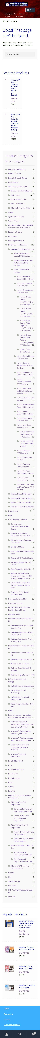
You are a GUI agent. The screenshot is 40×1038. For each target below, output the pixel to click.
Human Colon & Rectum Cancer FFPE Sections (25, 365)
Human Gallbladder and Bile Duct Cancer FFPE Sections (24, 390)
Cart (31, 1032)
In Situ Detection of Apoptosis (22, 686)
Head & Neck (13, 511)
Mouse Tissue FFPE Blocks (21, 502)
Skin (9, 877)
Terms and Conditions (12, 1025)
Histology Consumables (17, 599)
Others (11, 787)
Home (7, 21)
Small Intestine (14, 881)
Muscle (10, 782)
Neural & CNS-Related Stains (22, 558)
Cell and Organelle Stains (17, 186)
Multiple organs (14, 778)
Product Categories (19, 156)
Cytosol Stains (13, 221)
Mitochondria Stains (18, 199)
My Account (6, 1034)
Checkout (22, 14)
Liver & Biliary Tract (15, 761)
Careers (6, 1008)
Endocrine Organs (15, 232)
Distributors (8, 1014)
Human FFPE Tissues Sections (22, 249)
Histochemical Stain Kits (17, 519)
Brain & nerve (13, 182)
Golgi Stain (15, 195)
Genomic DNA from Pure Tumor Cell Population (21, 818)
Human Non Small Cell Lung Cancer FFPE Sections (27, 434)
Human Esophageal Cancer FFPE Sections (24, 381)
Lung (10, 765)
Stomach (11, 897)
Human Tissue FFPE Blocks (21, 494)
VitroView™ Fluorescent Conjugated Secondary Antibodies (20, 747)
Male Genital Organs (16, 769)
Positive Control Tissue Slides (22, 507)
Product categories (15, 161)
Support (7, 1019)
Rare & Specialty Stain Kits (21, 569)
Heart (10, 515)
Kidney (10, 711)
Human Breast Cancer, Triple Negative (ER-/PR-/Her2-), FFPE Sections (26, 325)
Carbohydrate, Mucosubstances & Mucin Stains (20, 526)
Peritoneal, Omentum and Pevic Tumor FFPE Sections (25, 487)
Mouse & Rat (13, 774)
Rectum (11, 873)
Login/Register (11, 14)
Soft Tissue (12, 885)
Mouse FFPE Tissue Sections (21, 498)
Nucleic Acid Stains (18, 204)
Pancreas (11, 791)
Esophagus (12, 236)
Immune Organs (14, 614)
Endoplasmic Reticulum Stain (22, 191)
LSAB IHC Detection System (21, 659)
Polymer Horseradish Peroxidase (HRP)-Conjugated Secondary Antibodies (22, 724)
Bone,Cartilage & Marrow (17, 178)
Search (20, 1034)
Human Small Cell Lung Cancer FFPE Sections (26, 443)
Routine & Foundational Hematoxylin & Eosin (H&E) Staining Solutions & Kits (21, 576)
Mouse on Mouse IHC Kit (20, 664)
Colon (10, 212)
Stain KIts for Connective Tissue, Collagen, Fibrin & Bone (20, 585)
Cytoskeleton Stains (16, 216)
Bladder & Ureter (14, 173)
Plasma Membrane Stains (21, 208)
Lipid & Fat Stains (17, 547)
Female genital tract (16, 240)
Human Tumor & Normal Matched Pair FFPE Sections (23, 262)
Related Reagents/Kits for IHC (22, 675)
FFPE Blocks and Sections (18, 245)
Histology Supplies (15, 603)
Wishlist (8, 16)
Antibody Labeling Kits (17, 169)
